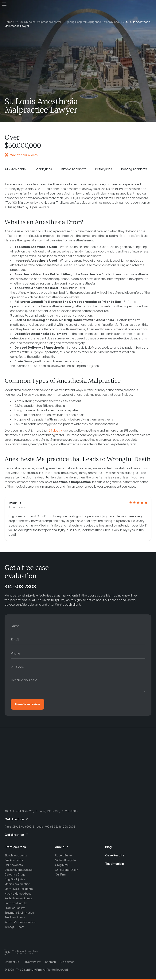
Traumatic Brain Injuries (19, 912)
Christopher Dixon (66, 869)
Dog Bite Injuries (15, 879)
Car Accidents (14, 865)
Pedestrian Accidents (18, 898)
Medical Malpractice (17, 884)
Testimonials (114, 864)
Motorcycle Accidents (19, 888)
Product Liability (15, 907)
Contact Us (12, 961)
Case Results (114, 855)
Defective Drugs (15, 874)
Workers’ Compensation (20, 922)
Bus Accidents (14, 860)
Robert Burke (63, 855)
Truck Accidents (15, 917)
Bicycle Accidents (16, 855)
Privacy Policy (32, 961)
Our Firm (60, 874)
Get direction (14, 819)
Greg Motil (61, 865)
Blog (108, 847)
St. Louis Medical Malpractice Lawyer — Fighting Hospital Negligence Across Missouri (68, 21)
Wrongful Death (14, 927)
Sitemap (50, 961)
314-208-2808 (20, 586)
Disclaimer (67, 961)
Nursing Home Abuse (18, 893)
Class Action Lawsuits (19, 869)
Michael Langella (65, 860)
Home (8, 21)
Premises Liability (16, 903)
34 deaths (56, 430)
